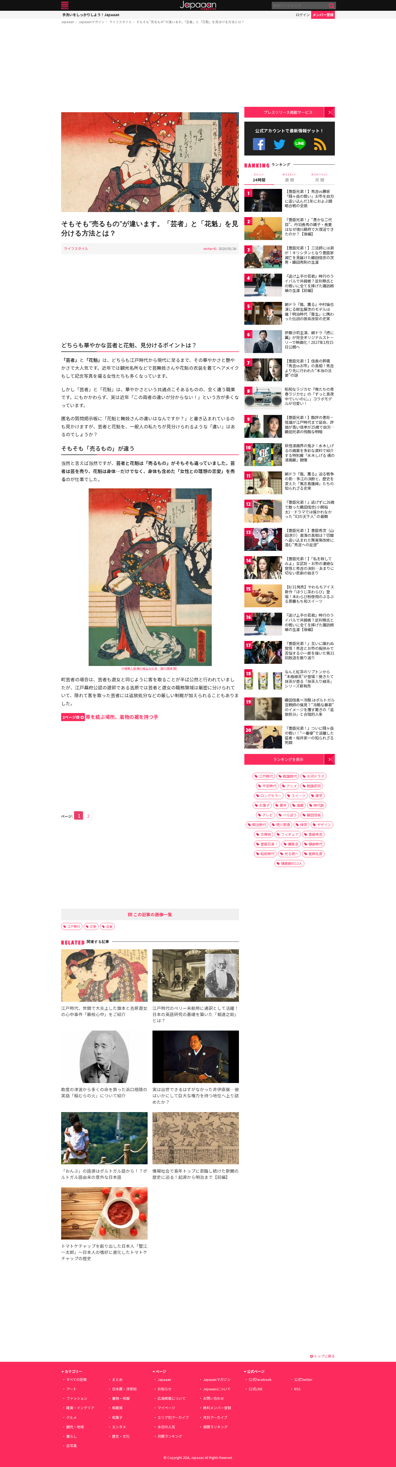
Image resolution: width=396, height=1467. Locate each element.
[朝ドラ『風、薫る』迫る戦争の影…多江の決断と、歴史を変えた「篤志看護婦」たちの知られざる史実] (263, 483)
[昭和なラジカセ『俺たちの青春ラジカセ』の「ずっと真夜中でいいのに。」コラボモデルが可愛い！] (263, 399)
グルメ (71, 1417)
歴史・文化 (121, 1436)
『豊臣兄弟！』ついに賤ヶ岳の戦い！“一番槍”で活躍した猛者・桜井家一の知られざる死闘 (309, 735)
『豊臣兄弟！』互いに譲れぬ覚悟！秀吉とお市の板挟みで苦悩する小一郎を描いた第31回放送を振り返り (309, 650)
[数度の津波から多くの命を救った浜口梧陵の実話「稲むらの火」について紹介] (104, 1058)
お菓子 (264, 805)
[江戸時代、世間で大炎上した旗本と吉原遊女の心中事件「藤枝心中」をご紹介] (104, 976)
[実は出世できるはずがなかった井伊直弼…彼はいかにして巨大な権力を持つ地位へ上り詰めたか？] (195, 1058)
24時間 (259, 177)
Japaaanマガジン (92, 21)
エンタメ (119, 1426)
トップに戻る (324, 1356)
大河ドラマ (315, 776)
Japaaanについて (217, 1388)
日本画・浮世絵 (124, 1388)
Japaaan (198, 5)
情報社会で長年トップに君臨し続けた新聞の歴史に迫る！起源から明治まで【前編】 (195, 1174)
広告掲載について (172, 1398)
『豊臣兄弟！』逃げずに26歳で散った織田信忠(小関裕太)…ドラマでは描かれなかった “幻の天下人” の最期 (309, 509)
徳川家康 (283, 824)
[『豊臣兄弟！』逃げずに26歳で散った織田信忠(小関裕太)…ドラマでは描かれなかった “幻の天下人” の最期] (263, 512)
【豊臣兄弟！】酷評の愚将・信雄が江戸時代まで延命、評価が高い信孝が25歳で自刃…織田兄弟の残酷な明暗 (310, 424)
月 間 (319, 177)
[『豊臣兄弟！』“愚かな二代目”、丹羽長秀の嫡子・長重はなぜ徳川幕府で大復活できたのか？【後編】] (263, 229)
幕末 (283, 805)
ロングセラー (271, 795)
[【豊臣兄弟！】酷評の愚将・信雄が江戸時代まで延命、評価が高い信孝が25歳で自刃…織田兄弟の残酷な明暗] (263, 427)
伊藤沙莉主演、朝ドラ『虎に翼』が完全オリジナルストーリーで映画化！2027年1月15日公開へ (309, 340)
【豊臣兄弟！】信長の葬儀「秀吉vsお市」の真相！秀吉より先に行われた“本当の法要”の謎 (309, 368)
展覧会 (293, 844)
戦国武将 (314, 785)
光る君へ (291, 853)
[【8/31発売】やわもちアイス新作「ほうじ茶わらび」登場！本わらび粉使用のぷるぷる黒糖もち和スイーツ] (263, 596)
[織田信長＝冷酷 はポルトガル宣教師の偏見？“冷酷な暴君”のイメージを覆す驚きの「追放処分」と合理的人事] (263, 709)
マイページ (166, 1407)
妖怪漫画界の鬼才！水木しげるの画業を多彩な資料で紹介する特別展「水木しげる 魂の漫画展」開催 (310, 453)
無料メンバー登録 (217, 1407)
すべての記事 (76, 1379)
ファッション (76, 1398)
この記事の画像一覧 (152, 914)
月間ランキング (170, 1436)
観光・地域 (75, 1426)
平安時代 (269, 785)
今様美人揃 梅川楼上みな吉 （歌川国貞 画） (150, 668)
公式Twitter (279, 144)
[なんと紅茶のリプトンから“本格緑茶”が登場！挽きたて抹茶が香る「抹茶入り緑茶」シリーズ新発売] (263, 681)
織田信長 (314, 814)
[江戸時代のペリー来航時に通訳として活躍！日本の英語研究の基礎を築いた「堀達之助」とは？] (195, 976)
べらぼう (290, 814)
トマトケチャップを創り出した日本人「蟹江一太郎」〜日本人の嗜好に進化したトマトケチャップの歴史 (104, 1252)
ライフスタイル (120, 21)
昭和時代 (267, 853)
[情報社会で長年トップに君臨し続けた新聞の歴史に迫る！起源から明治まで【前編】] (195, 1139)
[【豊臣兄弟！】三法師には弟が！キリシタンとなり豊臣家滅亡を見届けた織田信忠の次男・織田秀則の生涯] (263, 257)
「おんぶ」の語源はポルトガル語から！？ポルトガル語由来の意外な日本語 (104, 1174)
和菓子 (117, 1417)
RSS (320, 144)
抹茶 (303, 824)
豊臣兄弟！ (269, 844)
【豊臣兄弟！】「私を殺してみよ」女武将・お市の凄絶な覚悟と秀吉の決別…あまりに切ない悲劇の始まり (309, 566)
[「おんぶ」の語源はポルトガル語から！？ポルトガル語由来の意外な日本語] (104, 1139)
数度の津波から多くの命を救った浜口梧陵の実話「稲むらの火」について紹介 (104, 1092)
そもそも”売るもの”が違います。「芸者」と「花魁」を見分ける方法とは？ (190, 21)
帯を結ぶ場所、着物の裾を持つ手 (110, 716)
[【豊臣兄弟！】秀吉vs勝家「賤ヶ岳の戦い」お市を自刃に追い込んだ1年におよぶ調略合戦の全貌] (263, 201)
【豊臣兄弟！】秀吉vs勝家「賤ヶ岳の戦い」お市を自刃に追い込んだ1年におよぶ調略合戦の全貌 (309, 198)
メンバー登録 (323, 14)
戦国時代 (290, 776)
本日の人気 (166, 1426)
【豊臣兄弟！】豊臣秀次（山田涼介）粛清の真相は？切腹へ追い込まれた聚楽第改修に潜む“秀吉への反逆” (309, 537)
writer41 (210, 248)
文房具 (265, 834)
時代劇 (319, 805)
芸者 (109, 926)
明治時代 (259, 824)
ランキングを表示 (288, 759)
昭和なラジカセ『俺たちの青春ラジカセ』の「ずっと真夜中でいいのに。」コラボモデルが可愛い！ (309, 396)
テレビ (267, 814)
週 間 (289, 177)
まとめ (117, 1379)
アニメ (291, 785)
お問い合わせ (213, 1398)
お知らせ (165, 1388)
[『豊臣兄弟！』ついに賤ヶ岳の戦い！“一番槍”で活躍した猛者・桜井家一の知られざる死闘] (263, 738)
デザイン (324, 824)
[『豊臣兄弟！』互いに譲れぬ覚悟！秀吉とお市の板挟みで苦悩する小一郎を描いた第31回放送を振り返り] (263, 653)
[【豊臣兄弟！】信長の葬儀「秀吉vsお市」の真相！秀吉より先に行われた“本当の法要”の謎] (263, 370)
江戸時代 (73, 926)
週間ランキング (215, 1426)
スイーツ (298, 795)
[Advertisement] (150, 69)
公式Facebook (259, 144)
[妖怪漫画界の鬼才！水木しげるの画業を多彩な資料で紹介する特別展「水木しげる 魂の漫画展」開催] (263, 455)
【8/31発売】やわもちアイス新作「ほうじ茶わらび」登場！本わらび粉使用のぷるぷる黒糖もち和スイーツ (309, 594)
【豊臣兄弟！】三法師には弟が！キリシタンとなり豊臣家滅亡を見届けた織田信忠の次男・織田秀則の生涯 (309, 255)
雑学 (318, 795)
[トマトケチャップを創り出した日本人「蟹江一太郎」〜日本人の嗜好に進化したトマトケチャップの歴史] (104, 1214)
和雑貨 (117, 1407)
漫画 (300, 805)
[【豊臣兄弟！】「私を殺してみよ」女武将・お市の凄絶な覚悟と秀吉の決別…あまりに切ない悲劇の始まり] (263, 568)
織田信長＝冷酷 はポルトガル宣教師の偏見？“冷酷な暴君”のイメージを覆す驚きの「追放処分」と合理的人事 (310, 707)
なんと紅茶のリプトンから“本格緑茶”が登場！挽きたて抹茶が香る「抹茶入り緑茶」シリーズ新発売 (309, 679)
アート (71, 1388)
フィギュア (289, 834)
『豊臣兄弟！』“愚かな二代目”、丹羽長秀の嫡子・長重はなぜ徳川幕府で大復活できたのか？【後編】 (309, 227)
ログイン (303, 14)
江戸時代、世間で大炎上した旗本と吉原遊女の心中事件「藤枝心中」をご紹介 (104, 1011)
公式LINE (300, 144)
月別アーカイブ (215, 1417)
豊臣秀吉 (315, 834)
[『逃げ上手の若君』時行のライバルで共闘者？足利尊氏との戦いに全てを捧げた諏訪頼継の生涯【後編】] (263, 625)
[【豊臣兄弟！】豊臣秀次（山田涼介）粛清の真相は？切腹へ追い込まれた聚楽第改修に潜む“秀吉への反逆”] (263, 540)
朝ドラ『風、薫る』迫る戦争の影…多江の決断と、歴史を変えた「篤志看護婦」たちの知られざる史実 (309, 481)
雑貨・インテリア (80, 1407)
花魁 (93, 926)
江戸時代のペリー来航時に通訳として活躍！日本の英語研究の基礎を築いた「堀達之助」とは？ (195, 1014)
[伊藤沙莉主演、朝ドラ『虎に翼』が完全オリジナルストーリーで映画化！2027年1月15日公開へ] (263, 342)
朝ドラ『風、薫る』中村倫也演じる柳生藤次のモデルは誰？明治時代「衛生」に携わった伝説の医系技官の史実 (309, 311)
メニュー (64, 5)
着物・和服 (121, 1398)
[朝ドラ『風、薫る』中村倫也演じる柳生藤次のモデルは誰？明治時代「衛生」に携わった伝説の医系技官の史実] (263, 314)
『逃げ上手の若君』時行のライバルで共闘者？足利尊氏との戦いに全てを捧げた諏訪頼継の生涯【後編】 (309, 622)
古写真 (71, 1445)
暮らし (71, 1436)
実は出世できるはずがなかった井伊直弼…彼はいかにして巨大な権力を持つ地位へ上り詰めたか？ (195, 1095)
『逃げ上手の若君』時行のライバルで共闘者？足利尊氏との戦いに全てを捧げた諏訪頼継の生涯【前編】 (309, 283)
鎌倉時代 (315, 844)
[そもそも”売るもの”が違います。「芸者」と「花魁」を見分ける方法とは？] (150, 163)
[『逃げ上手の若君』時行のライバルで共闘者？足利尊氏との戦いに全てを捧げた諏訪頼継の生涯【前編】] (263, 286)
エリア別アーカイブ (173, 1417)
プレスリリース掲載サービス (288, 112)
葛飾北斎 (315, 853)
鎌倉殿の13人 (291, 863)
